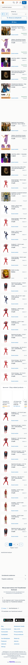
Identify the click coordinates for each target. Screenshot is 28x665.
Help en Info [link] (17, 629)
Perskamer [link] (4, 641)
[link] (3, 2)
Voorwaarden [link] (4, 631)
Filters (15, 22)
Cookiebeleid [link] (4, 634)
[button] (17, 2)
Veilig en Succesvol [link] (6, 629)
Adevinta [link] (16, 641)
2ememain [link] (16, 644)
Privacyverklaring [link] (18, 631)
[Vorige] (7, 544)
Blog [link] (2, 626)
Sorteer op (13, 11)
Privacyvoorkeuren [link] (18, 634)
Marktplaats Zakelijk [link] (19, 626)
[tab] (3, 14)
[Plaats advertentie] (24, 2)
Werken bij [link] (16, 638)
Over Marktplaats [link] (5, 638)
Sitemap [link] (3, 646)
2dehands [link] (3, 644)
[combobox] (12, 7)
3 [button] (17, 544)
